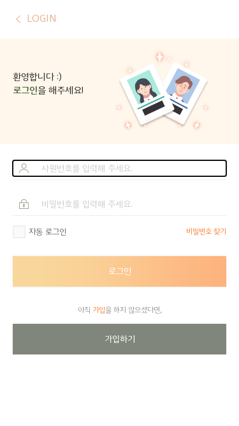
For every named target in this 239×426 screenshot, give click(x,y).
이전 (18, 19)
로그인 (119, 271)
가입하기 (120, 339)
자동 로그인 (47, 231)
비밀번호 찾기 (206, 231)
